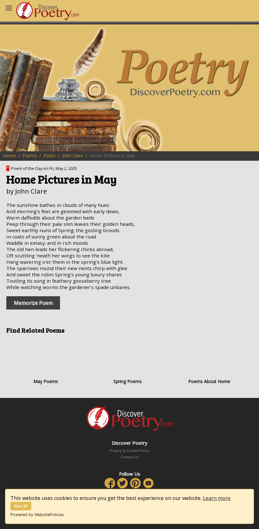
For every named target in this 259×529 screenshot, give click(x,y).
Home (9, 156)
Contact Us (130, 456)
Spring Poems (127, 381)
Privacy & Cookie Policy (129, 450)
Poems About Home (209, 381)
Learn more (217, 498)
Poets (50, 156)
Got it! (21, 505)
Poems (29, 156)
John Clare (72, 156)
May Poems (45, 381)
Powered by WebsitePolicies (37, 514)
